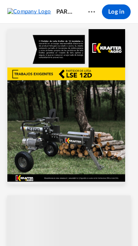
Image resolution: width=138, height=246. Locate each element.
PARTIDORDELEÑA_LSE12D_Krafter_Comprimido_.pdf (65, 12)
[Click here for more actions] (91, 11)
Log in (116, 12)
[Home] (29, 11)
